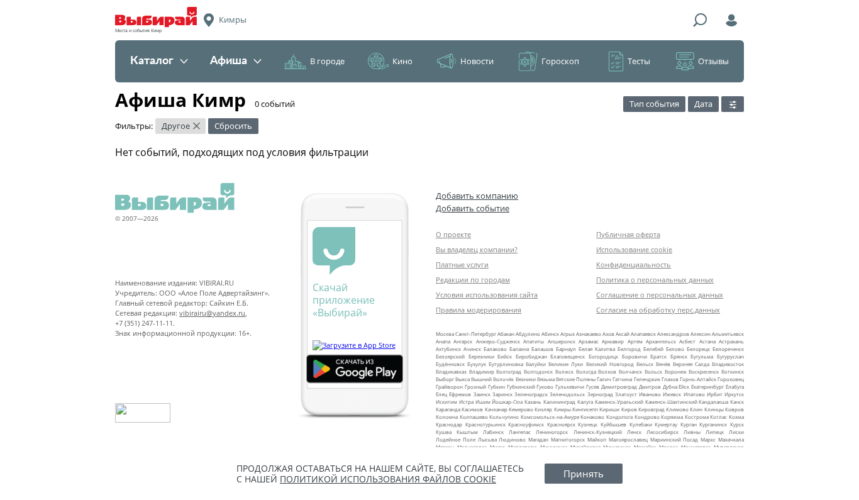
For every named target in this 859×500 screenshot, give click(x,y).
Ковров (734, 409)
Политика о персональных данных (655, 279)
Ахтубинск (448, 348)
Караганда (448, 409)
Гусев (592, 386)
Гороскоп (560, 61)
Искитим (446, 401)
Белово (675, 348)
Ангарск (462, 341)
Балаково (495, 348)
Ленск (634, 431)
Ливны (692, 431)
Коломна (447, 416)
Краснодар (449, 424)
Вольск (653, 371)
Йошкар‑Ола (507, 401)
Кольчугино (504, 416)
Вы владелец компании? (477, 249)
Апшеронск (561, 341)
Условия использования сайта (487, 294)
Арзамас (589, 341)
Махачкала (731, 439)
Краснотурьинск (485, 424)
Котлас (718, 416)
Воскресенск (704, 371)
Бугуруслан (730, 356)
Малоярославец (628, 439)
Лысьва (487, 439)
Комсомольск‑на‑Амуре (550, 416)
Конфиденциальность (633, 264)
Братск (658, 356)
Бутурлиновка (506, 363)
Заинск (482, 394)
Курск (737, 424)
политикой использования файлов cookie (388, 479)
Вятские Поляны (576, 378)
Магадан (538, 439)
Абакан (505, 333)
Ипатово (694, 394)
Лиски (736, 431)
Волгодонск (538, 371)
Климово (677, 409)
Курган (688, 424)
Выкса (462, 378)
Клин (696, 409)
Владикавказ (451, 371)
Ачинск (472, 348)
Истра (466, 401)
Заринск (502, 394)
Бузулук (476, 363)
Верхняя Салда (691, 363)
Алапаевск (643, 333)
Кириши (609, 409)
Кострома (697, 416)
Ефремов (460, 394)
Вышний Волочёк (492, 378)
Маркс (708, 439)
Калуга (585, 401)
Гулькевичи (569, 386)
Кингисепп (585, 409)
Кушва (444, 431)
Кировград (651, 409)
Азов (608, 333)
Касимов (472, 409)
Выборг (445, 378)
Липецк (715, 431)
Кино (402, 61)
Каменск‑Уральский (619, 401)
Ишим (482, 401)
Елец (441, 394)
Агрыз (567, 333)
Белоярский (450, 356)
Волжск (564, 371)
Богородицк (603, 356)
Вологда (586, 371)
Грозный (475, 386)
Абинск (550, 333)
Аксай (622, 333)
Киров (629, 409)
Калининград (559, 401)
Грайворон (449, 386)
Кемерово (521, 409)
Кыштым (467, 431)
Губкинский (521, 386)
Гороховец (731, 378)
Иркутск (734, 394)
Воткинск (732, 371)
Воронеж (676, 371)
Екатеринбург (707, 386)
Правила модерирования (478, 309)
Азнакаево (588, 333)
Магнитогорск (568, 439)
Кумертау (666, 424)
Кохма (736, 416)
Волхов (607, 371)
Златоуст (626, 394)
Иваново (650, 394)
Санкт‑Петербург (475, 333)
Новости (477, 61)
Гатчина (622, 378)
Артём (635, 341)
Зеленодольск (567, 394)
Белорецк (698, 348)
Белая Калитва (597, 348)
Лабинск (493, 431)
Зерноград (600, 394)
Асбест (687, 341)
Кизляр (543, 409)
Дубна (670, 386)
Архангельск (661, 341)
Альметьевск (728, 333)
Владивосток (728, 363)
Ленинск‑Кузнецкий (598, 431)
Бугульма (701, 356)
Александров (673, 333)
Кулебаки (640, 424)
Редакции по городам (473, 279)
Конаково (592, 416)
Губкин (496, 386)
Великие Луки (565, 363)
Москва (445, 333)
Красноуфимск (526, 424)
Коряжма (672, 416)
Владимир (481, 371)
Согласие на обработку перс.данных (658, 309)
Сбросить (233, 125)
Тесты (639, 61)
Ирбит (715, 394)
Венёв (663, 363)
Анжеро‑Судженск (498, 341)
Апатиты (533, 341)
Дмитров (650, 386)
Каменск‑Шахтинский (671, 401)
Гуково (544, 386)
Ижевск (672, 394)
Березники (481, 356)
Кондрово (647, 416)
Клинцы (714, 409)
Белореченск (728, 348)
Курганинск (713, 424)
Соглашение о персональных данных (659, 294)
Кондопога (619, 416)
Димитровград (619, 386)
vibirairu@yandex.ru (212, 313)
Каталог (152, 61)
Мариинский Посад (674, 439)
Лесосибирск (662, 431)
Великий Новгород (610, 363)
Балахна (519, 348)
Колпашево (474, 416)
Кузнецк (587, 424)
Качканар (496, 409)
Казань (532, 401)
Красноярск (561, 424)
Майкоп (596, 439)
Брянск (678, 356)
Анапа (443, 341)
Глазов (670, 378)
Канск (737, 401)
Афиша (228, 61)
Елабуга (735, 386)
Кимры (562, 409)
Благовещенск (567, 356)
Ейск (684, 386)
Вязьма (546, 378)
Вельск (644, 363)
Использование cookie (634, 249)
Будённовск (450, 363)
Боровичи (634, 356)
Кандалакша (713, 401)
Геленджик (647, 378)
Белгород (629, 348)
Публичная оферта (628, 234)
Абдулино (528, 333)
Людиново (512, 439)
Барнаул (566, 348)
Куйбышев (613, 424)
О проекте (453, 234)
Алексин (700, 333)
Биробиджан (531, 356)
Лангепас (520, 431)
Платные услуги (462, 264)
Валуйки (536, 363)
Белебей (653, 348)
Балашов (542, 348)
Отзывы (713, 61)
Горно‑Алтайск (698, 378)
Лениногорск (552, 431)
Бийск (504, 356)
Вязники (526, 378)
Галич (604, 378)
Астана (707, 341)
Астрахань (731, 341)
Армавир (613, 341)
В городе (327, 61)
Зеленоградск (531, 394)
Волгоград (508, 371)
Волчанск (630, 371)
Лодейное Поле (455, 439)
